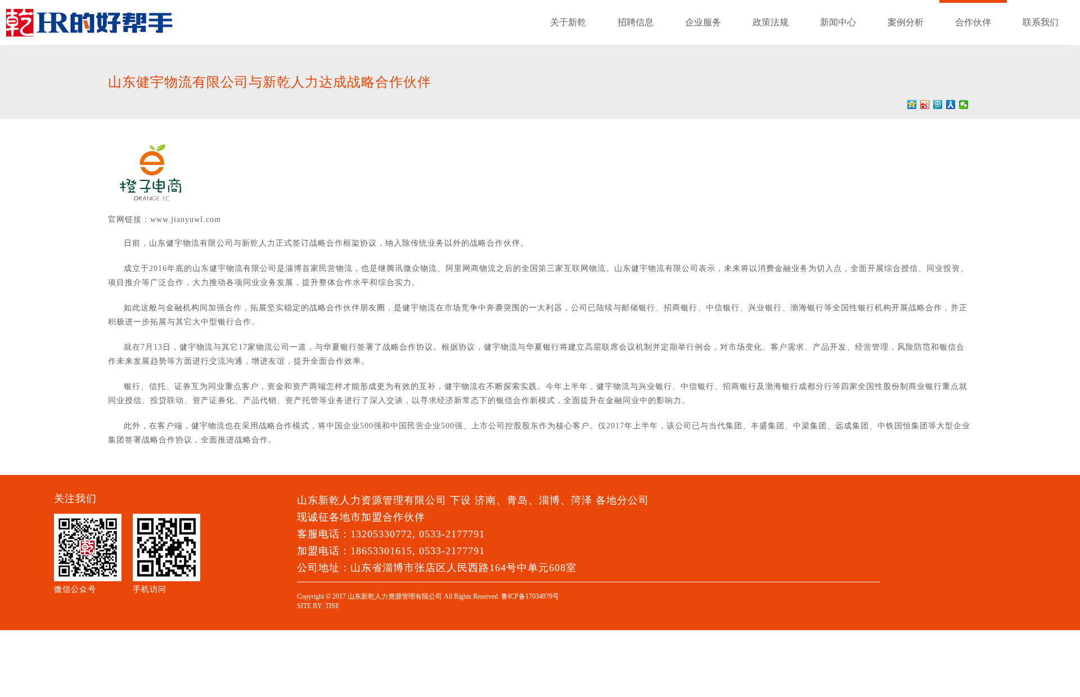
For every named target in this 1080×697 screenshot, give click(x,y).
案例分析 (906, 22)
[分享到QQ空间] (912, 104)
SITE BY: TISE (318, 606)
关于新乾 (568, 22)
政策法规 (771, 22)
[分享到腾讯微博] (938, 104)
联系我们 (1041, 22)
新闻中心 (838, 22)
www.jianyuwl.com (185, 219)
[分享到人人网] (951, 104)
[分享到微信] (964, 104)
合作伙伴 (973, 22)
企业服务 (703, 22)
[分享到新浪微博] (925, 104)
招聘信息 (636, 22)
